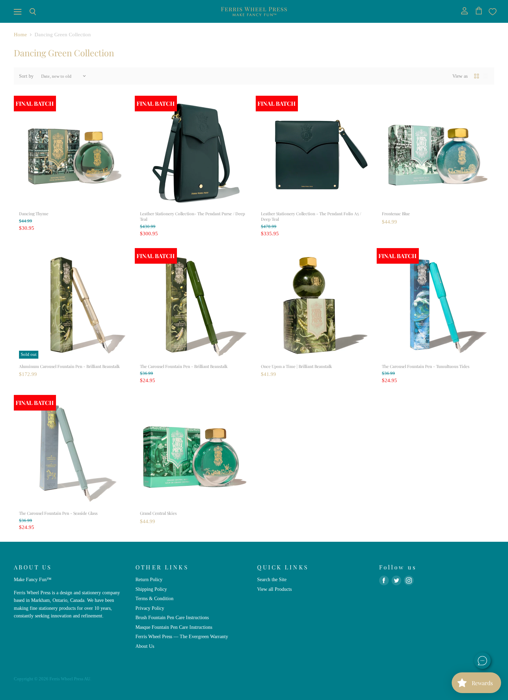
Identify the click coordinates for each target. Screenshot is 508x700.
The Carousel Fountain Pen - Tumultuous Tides (425, 366)
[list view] (485, 76)
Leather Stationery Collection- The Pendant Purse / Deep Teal (192, 216)
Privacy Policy (149, 608)
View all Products (274, 589)
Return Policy (148, 579)
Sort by (26, 76)
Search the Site (271, 579)
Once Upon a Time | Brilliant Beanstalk (296, 366)
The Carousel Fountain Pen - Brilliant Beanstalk (184, 366)
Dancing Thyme (33, 213)
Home (20, 34)
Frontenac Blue (396, 213)
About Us (144, 646)
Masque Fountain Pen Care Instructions (173, 627)
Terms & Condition (154, 598)
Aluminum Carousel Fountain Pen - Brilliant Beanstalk (69, 366)
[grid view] (476, 76)
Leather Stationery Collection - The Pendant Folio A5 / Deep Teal (311, 216)
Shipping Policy (151, 589)
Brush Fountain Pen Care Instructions (172, 617)
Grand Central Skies (158, 513)
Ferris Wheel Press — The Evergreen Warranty (181, 636)
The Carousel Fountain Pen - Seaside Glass (58, 513)
